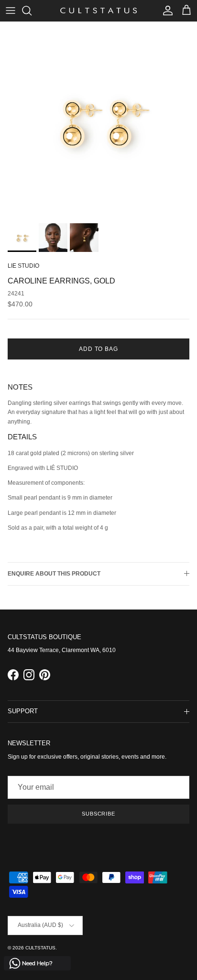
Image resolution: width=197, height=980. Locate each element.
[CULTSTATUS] (98, 10)
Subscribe (98, 814)
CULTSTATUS (40, 947)
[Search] (31, 10)
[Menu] (10, 10)
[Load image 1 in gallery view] (98, 120)
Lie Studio (23, 265)
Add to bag (99, 349)
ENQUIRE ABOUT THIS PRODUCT (54, 573)
